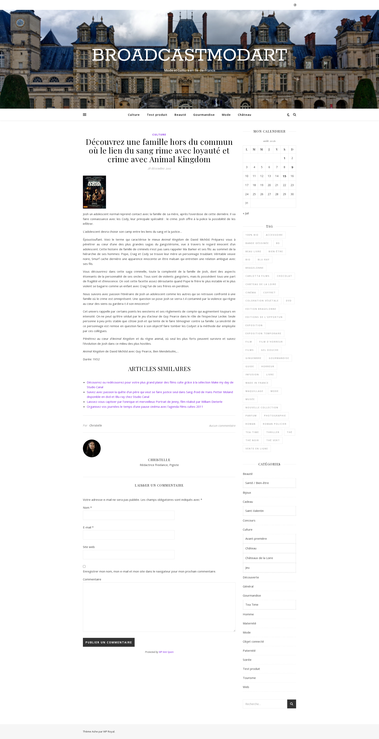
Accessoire (274, 234)
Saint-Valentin (254, 511)
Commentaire (92, 579)
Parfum (251, 415)
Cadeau (248, 502)
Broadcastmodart (189, 56)
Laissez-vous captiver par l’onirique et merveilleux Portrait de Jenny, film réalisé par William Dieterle (154, 402)
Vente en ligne (257, 448)
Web (246, 687)
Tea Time (251, 604)
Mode (226, 115)
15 (284, 176)
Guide (250, 366)
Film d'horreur (271, 341)
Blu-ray (264, 259)
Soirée (247, 660)
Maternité (249, 623)
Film (249, 341)
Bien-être (276, 251)
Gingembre (254, 358)
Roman (251, 423)
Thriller (273, 432)
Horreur (267, 366)
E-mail (88, 527)
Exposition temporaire (263, 333)
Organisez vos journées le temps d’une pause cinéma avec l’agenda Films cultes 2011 (145, 407)
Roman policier (275, 423)
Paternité (249, 650)
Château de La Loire (261, 284)
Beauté (180, 115)
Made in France (257, 382)
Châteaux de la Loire (259, 558)
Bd (278, 243)
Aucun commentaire (222, 425)
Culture (134, 115)
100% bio (252, 234)
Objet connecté (253, 641)
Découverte (251, 577)
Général (248, 586)
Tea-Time (252, 432)
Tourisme (249, 678)
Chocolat (284, 275)
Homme (248, 614)
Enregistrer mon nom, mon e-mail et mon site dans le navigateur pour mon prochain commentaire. (149, 571)
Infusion (252, 374)
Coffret (269, 292)
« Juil (246, 213)
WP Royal (108, 731)
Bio (248, 259)
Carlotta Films (258, 275)
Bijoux (247, 492)
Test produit (157, 115)
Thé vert (273, 440)
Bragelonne (255, 267)
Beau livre (253, 251)
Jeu (247, 568)
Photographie (275, 415)
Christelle (95, 425)
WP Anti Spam (166, 652)
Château (244, 115)
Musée (250, 399)
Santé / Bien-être (257, 483)
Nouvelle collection (262, 407)
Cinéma (251, 292)
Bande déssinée (257, 243)
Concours (249, 520)
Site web (89, 547)
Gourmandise (204, 115)
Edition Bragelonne (261, 308)
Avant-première (256, 538)
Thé (289, 432)
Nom (87, 507)
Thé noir (252, 440)
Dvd (289, 300)
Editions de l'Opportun (264, 316)
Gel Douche (270, 349)
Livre (270, 374)
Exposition (254, 325)
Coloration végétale (262, 300)
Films (250, 349)
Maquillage (254, 391)
